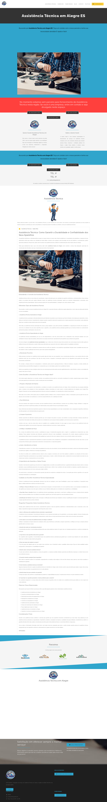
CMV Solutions (22, 630)
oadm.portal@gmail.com (55, 180)
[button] (53, 229)
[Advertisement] (53, 43)
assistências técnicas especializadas (37, 342)
